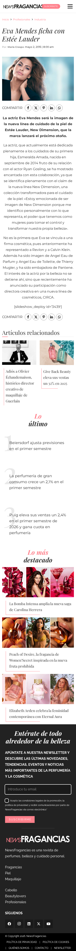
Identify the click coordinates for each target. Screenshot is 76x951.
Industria (40, 19)
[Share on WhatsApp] (59, 108)
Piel (8, 873)
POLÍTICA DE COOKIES (56, 942)
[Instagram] (19, 924)
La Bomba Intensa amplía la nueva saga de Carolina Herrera (40, 606)
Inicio (5, 19)
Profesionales (21, 19)
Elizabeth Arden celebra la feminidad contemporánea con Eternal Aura (39, 713)
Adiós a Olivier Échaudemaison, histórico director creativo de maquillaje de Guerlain (20, 386)
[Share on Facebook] (28, 108)
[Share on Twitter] (36, 108)
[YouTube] (48, 924)
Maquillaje (13, 879)
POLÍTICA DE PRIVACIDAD (22, 942)
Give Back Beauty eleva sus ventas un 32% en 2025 (57, 377)
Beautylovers (15, 896)
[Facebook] (9, 924)
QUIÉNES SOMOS (19, 948)
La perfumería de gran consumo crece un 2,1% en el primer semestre (36, 482)
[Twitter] (38, 924)
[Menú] (70, 6)
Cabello (11, 890)
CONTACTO (41, 948)
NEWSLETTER (62, 948)
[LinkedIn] (29, 924)
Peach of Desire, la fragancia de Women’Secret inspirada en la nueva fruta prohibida (38, 660)
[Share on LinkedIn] (51, 108)
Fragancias (13, 867)
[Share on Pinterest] (43, 108)
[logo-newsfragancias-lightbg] (23, 6)
